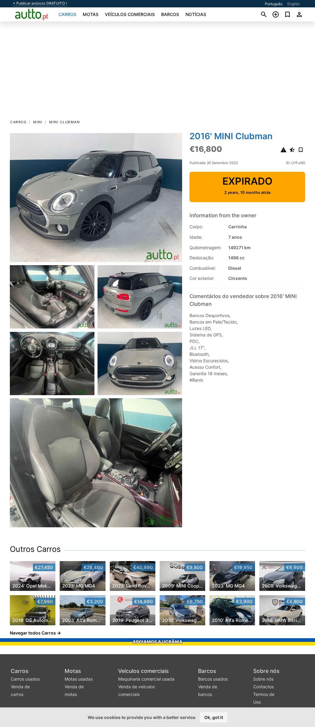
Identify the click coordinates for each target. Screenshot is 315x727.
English (293, 4)
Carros (67, 14)
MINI (37, 122)
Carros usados (25, 679)
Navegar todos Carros (33, 632)
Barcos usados (213, 679)
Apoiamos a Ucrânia (157, 641)
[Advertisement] (157, 72)
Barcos (170, 14)
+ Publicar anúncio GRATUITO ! (40, 3)
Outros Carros (35, 549)
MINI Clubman (64, 122)
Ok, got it (213, 717)
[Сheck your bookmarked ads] (287, 14)
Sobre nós (266, 671)
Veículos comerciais (130, 14)
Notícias (195, 14)
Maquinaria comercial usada (146, 679)
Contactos (263, 686)
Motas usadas (79, 679)
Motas (90, 14)
